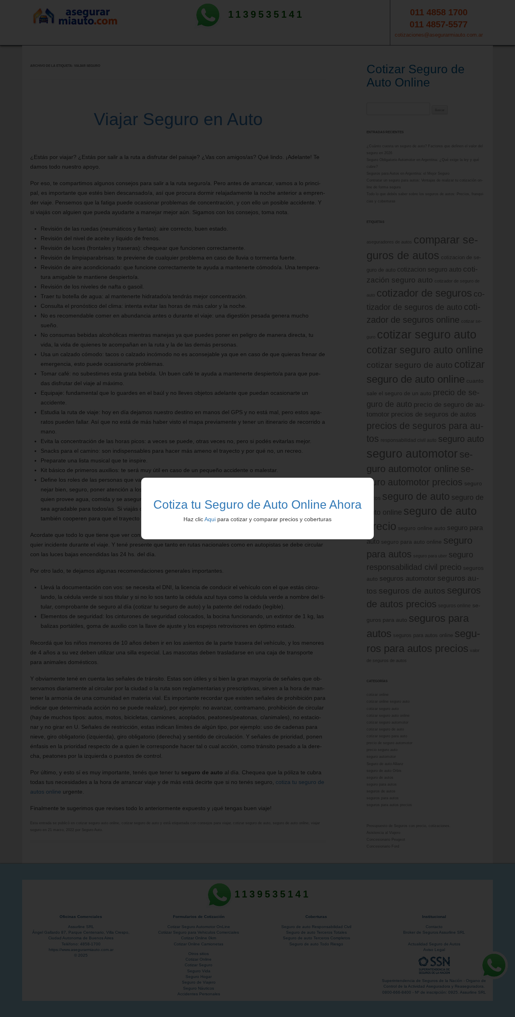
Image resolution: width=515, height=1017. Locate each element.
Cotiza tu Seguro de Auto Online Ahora (257, 504)
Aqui (210, 519)
